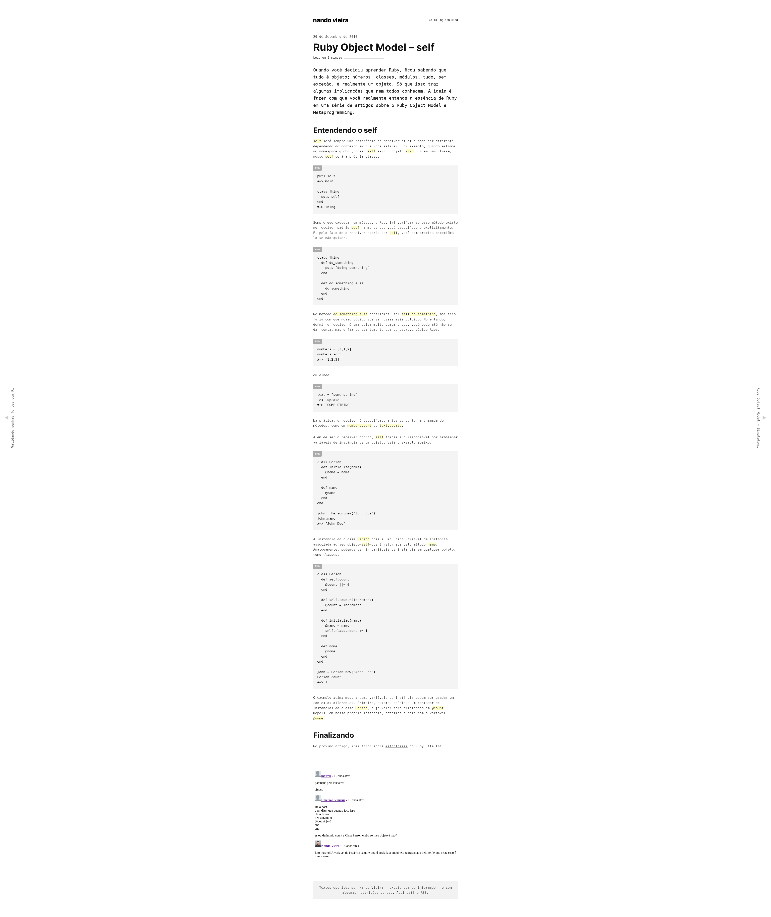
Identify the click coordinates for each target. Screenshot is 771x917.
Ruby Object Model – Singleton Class (758, 418)
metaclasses (397, 746)
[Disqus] (385, 819)
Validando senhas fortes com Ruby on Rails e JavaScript (12, 418)
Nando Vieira (371, 887)
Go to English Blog (443, 19)
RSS (424, 893)
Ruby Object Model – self (373, 47)
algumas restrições (360, 893)
